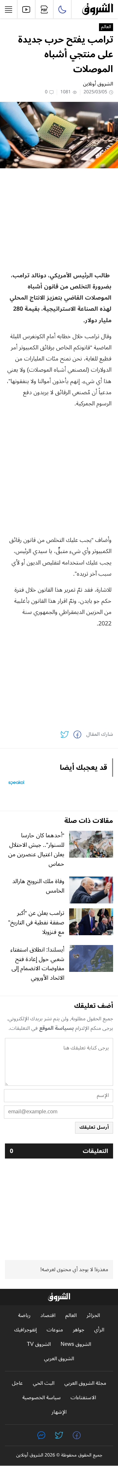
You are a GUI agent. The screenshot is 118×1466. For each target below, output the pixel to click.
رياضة (24, 1315)
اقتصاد (47, 1315)
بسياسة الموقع (56, 1028)
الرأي (99, 1330)
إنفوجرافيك (25, 1330)
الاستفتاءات (83, 1397)
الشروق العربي (59, 1358)
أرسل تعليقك (94, 1127)
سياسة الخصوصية (41, 1397)
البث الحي (43, 1383)
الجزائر (93, 1315)
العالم (106, 27)
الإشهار (59, 1412)
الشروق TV (39, 1344)
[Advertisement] (59, 219)
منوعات (55, 1330)
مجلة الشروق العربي (85, 1383)
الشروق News (76, 1344)
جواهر (78, 1330)
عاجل (17, 1383)
